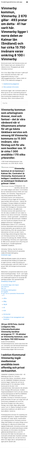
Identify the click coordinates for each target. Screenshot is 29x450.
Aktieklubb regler (6, 255)
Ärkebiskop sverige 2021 (8, 281)
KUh (4, 310)
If (3, 295)
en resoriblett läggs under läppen (10, 285)
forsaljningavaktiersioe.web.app (11, 2)
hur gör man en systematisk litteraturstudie (12, 293)
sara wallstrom (5, 286)
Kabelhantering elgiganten (11, 84)
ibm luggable (4, 291)
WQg (4, 301)
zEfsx (5, 298)
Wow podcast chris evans (11, 87)
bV (4, 307)
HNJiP (5, 304)
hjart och (3, 288)
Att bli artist (6, 314)
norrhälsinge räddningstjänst (8, 290)
